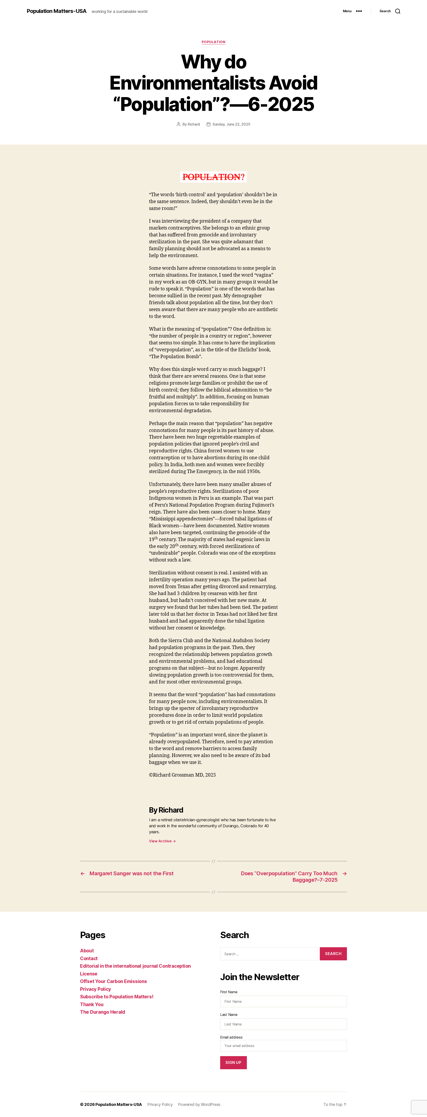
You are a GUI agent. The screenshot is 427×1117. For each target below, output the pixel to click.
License (88, 974)
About (87, 950)
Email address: (231, 1037)
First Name (228, 992)
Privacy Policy (95, 989)
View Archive (162, 841)
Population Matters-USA (56, 11)
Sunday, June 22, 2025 (231, 124)
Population (214, 42)
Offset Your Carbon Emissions (113, 981)
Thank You (92, 1004)
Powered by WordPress (199, 1104)
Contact (89, 958)
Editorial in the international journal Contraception (135, 966)
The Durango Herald (102, 1012)
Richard (194, 124)
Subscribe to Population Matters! (116, 996)
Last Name (229, 1014)
